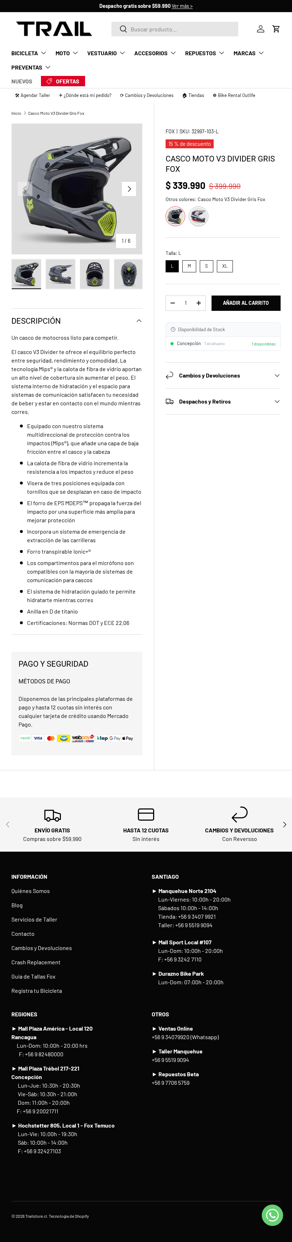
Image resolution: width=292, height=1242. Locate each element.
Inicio (16, 113)
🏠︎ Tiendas (193, 95)
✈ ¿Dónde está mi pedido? (85, 95)
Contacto (23, 933)
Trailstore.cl (36, 1215)
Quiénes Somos (30, 890)
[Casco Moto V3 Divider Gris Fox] (175, 216)
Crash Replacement (36, 962)
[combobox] (174, 29)
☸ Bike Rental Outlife (234, 95)
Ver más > (182, 6)
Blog (17, 905)
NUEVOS (21, 81)
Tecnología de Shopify (69, 1215)
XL (225, 264)
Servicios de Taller (34, 919)
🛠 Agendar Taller (32, 95)
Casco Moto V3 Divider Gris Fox (56, 113)
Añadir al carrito (246, 303)
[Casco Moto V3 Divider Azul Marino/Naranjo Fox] (198, 216)
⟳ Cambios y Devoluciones (146, 95)
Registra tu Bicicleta (36, 990)
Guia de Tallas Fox (33, 976)
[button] (276, 29)
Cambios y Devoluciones (41, 947)
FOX (170, 131)
